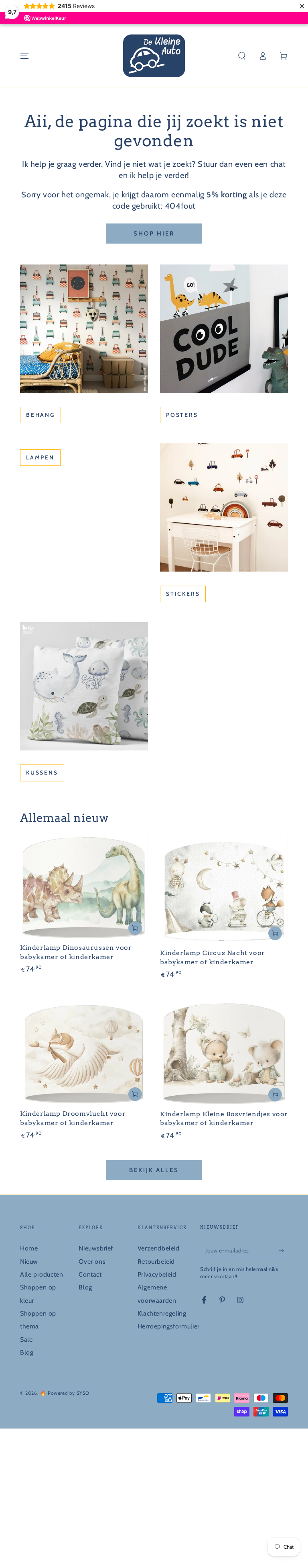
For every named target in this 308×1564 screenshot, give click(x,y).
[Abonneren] (283, 1250)
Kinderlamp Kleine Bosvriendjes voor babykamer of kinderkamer (224, 1118)
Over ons (92, 1261)
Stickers (183, 593)
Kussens (42, 772)
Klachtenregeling (162, 1313)
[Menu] (24, 56)
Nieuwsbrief (96, 1248)
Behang (40, 414)
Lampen (40, 457)
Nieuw (29, 1261)
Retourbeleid (156, 1261)
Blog (26, 1352)
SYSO (83, 1393)
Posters (182, 414)
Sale (26, 1339)
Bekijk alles (154, 1170)
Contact (90, 1274)
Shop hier (154, 233)
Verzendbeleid (159, 1248)
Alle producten (41, 1274)
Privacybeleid (157, 1274)
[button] (241, 56)
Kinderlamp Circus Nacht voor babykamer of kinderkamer (212, 957)
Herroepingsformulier (169, 1326)
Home (29, 1248)
